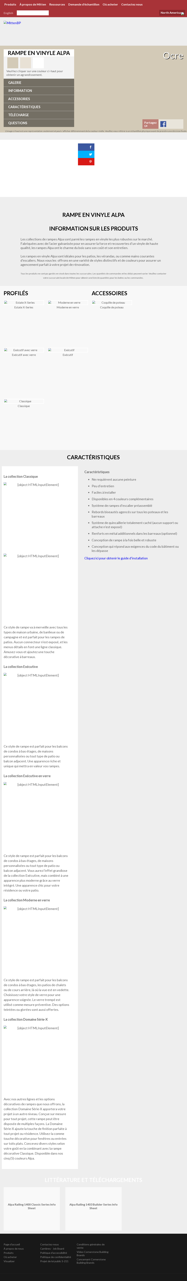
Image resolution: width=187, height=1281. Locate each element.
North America (171, 12)
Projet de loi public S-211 (54, 1261)
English (8, 13)
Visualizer (9, 1261)
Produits (10, 4)
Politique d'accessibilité (53, 1252)
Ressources (57, 4)
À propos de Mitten (33, 4)
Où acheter (110, 4)
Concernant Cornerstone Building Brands (91, 1261)
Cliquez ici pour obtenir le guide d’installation (116, 558)
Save (179, 124)
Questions (17, 123)
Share (163, 124)
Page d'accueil (12, 1244)
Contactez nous (132, 4)
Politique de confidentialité (55, 1257)
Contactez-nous (49, 1244)
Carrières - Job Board (52, 1248)
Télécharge (18, 115)
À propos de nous (14, 1248)
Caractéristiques (24, 107)
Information (20, 91)
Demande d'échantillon (83, 4)
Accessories (19, 99)
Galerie (14, 83)
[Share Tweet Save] (89, 168)
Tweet (171, 124)
